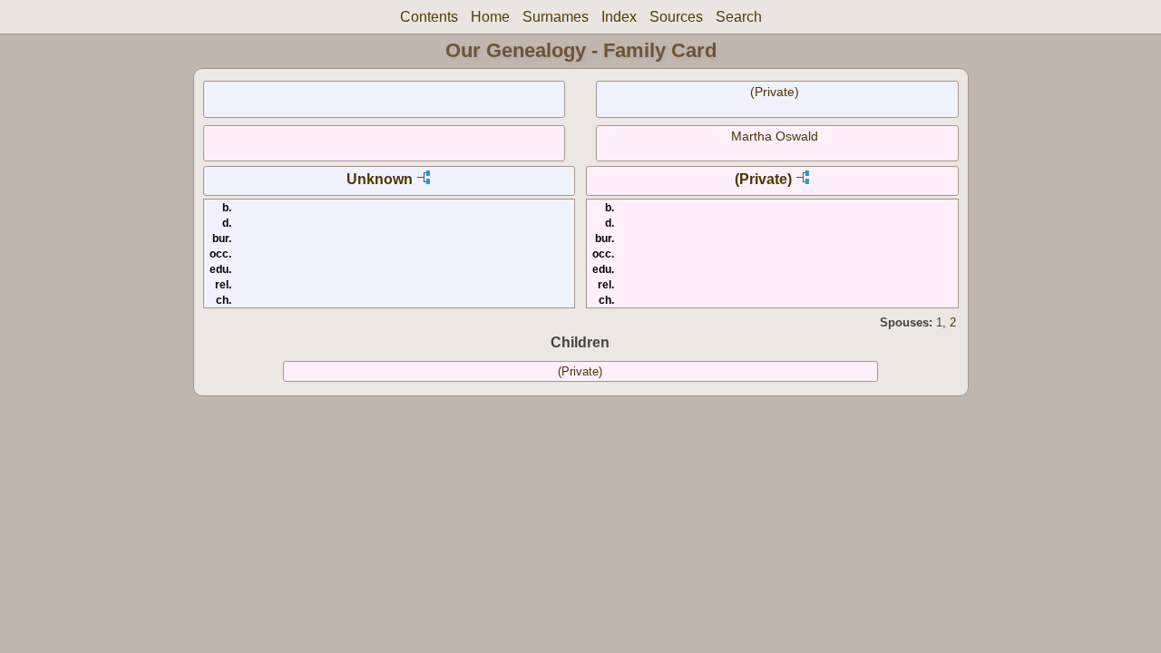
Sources (676, 16)
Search (739, 16)
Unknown (379, 179)
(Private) (774, 91)
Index (619, 16)
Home (490, 16)
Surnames (555, 16)
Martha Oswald (774, 136)
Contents (429, 16)
